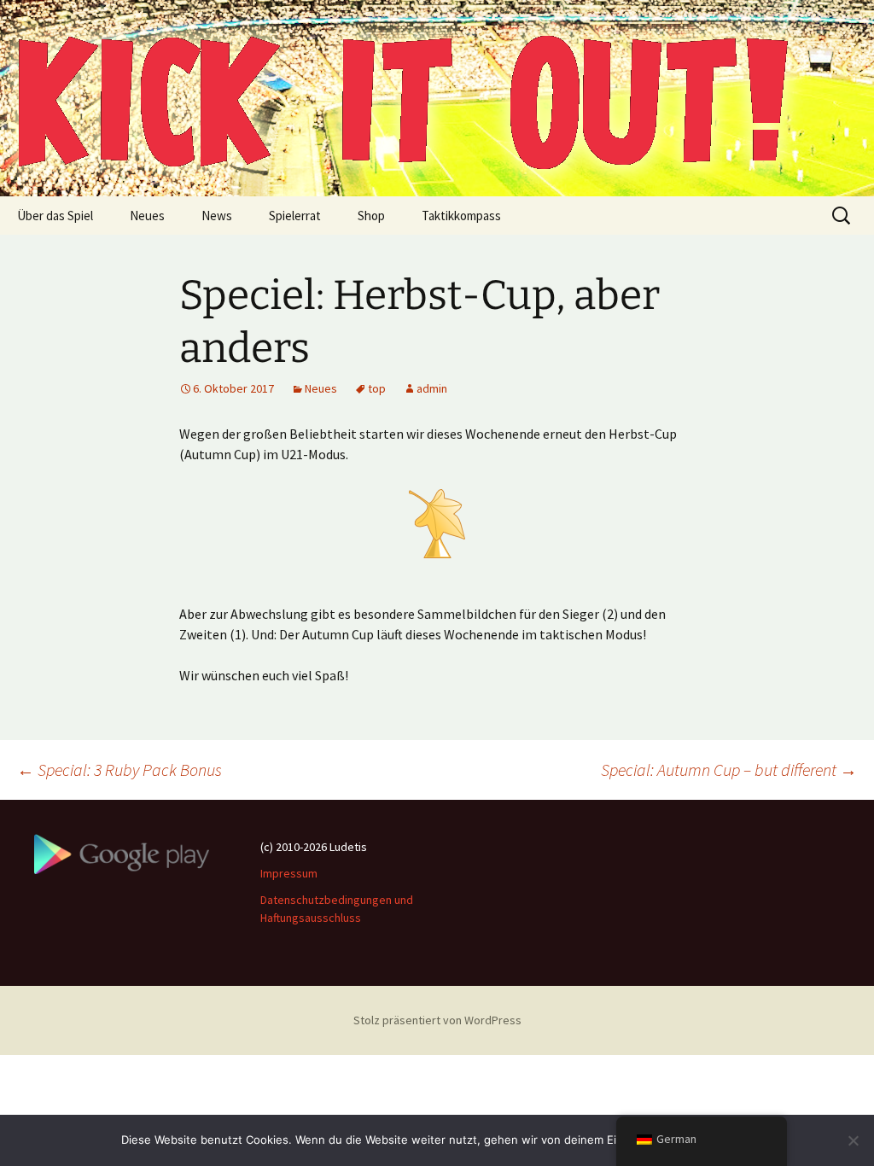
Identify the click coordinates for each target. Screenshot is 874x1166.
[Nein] (852, 1140)
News (216, 215)
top (377, 388)
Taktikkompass (461, 215)
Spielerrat (295, 215)
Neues (147, 215)
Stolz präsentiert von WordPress (437, 1020)
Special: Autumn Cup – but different (729, 769)
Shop (371, 215)
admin (432, 388)
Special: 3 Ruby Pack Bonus (119, 769)
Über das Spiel (55, 215)
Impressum (289, 873)
